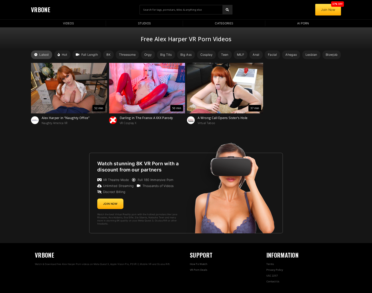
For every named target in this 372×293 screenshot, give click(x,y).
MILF (240, 55)
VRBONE (40, 9)
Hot (64, 55)
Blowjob (332, 55)
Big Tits (166, 55)
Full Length (89, 55)
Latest (44, 55)
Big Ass (186, 55)
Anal (256, 55)
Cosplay (206, 55)
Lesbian (311, 55)
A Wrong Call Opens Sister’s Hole (222, 118)
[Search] (227, 9)
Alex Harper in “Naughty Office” (66, 118)
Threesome (127, 55)
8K (108, 55)
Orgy (148, 55)
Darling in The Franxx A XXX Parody (146, 118)
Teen (224, 55)
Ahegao (291, 55)
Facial (272, 55)
